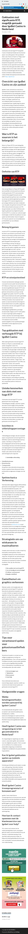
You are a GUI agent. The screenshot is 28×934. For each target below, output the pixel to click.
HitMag (17, 932)
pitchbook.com (16, 524)
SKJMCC (13, 929)
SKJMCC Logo (6, 916)
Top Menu (6, 1)
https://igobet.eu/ (10, 76)
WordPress (11, 932)
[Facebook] (19, 4)
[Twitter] (21, 4)
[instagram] (25, 4)
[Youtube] (23, 4)
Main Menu (8, 10)
